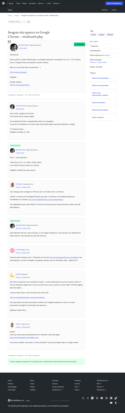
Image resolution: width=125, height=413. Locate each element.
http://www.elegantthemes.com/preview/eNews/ (45, 200)
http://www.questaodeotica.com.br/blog (63, 257)
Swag (77, 390)
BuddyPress (101, 390)
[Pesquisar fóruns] (28, 21)
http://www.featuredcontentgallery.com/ (24, 338)
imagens (101, 34)
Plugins (17, 15)
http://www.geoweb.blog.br (20, 85)
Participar (78, 380)
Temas (32, 383)
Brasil (28, 400)
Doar (77, 387)
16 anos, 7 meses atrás (23, 277)
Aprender (55, 380)
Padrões (33, 390)
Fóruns (10, 10)
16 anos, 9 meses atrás (23, 252)
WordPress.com (103, 380)
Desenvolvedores (58, 387)
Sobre (10, 380)
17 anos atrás (23, 48)
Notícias (10, 383)
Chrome (93, 34)
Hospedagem (12, 387)
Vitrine (32, 380)
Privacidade (12, 390)
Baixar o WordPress (114, 3)
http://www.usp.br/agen (18, 72)
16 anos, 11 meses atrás (23, 187)
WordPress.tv (57, 390)
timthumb (110, 34)
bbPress (100, 387)
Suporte (55, 383)
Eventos (77, 383)
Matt (99, 383)
